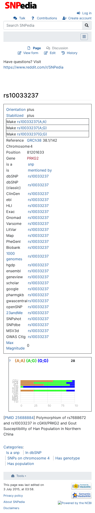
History (72, 53)
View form (30, 53)
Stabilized (15, 115)
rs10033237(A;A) (32, 121)
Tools (20, 476)
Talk (22, 18)
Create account (80, 18)
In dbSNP (33, 452)
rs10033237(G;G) (32, 134)
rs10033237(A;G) (32, 128)
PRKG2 (33, 158)
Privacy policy (13, 495)
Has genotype (67, 458)
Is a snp (13, 452)
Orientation (16, 109)
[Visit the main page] (21, 5)
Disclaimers (11, 508)
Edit (53, 53)
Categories (13, 447)
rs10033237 (38, 176)
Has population (20, 463)
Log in (87, 13)
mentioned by (40, 170)
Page (37, 48)
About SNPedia (14, 502)
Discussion (60, 48)
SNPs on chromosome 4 (28, 458)
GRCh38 (34, 140)
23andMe (14, 312)
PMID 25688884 (19, 417)
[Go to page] (87, 25)
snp (31, 164)
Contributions (47, 18)
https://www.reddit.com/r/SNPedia (33, 67)
